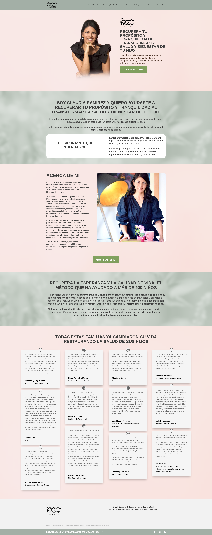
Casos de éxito (153, 5)
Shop (164, 5)
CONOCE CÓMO (133, 69)
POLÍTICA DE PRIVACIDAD (54, 526)
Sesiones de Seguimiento (136, 5)
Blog (98, 5)
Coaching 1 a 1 (108, 5)
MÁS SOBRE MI (106, 259)
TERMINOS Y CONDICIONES (75, 526)
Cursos (119, 5)
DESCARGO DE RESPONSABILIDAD (97, 526)
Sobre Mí (91, 5)
